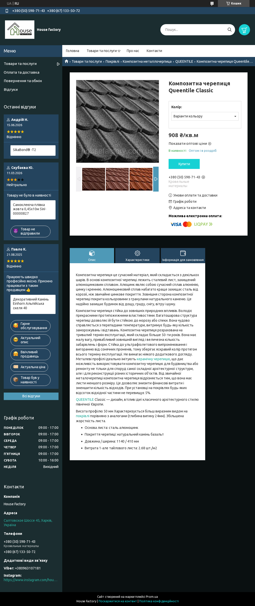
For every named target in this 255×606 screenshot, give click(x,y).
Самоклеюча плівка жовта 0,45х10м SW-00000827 (29, 209)
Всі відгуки (31, 396)
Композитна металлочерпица (147, 61)
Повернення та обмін (23, 81)
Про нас (133, 51)
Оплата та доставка (21, 72)
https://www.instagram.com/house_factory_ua (31, 580)
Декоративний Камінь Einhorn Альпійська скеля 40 (31, 303)
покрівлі (82, 416)
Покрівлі (112, 61)
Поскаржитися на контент (118, 601)
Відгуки (11, 89)
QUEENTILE (184, 61)
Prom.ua (152, 596)
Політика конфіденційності (159, 601)
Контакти (154, 51)
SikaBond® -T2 (24, 150)
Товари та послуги (102, 51)
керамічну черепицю (153, 359)
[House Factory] (19, 29)
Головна (72, 51)
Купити (184, 164)
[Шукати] (229, 29)
